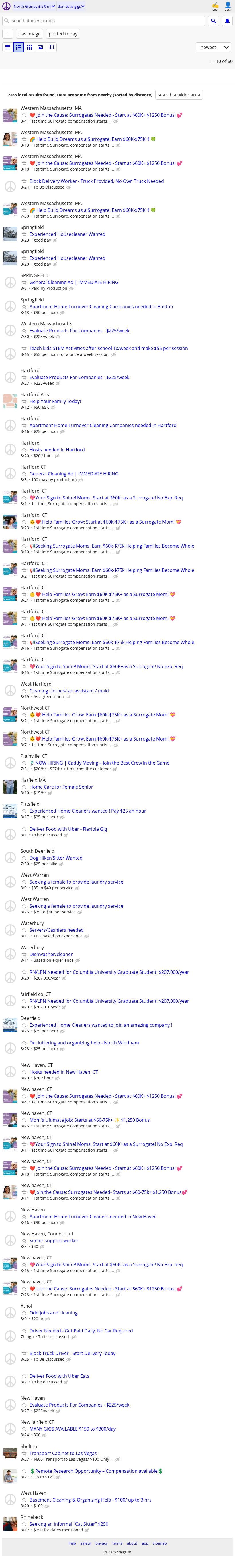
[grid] (29, 47)
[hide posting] (116, 121)
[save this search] (227, 21)
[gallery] (40, 47)
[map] (51, 47)
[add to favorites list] (24, 114)
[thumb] (18, 47)
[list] (7, 47)
